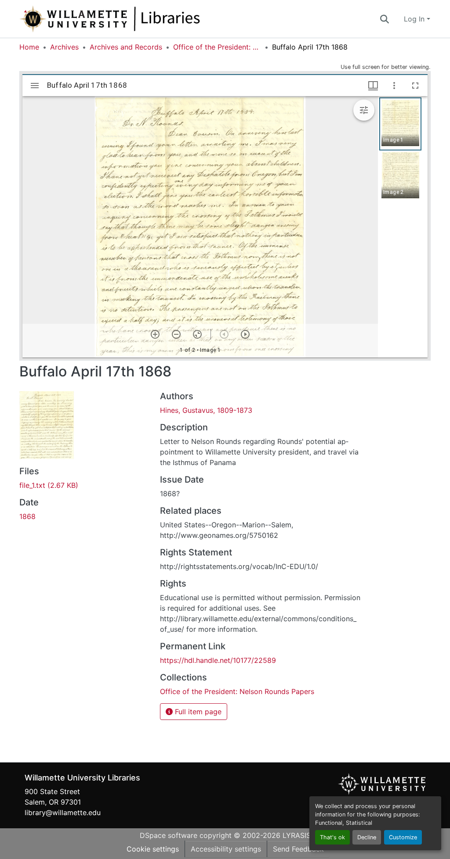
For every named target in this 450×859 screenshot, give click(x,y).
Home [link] (29, 47)
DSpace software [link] (168, 835)
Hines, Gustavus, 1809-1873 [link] (206, 410)
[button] (138, 19)
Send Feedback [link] (298, 849)
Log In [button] (415, 18)
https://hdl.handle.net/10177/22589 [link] (218, 660)
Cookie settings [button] (153, 849)
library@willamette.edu (63, 812)
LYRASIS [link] (297, 835)
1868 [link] (27, 516)
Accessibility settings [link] (226, 849)
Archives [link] (64, 47)
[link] (84, 485)
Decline (366, 837)
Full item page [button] (197, 711)
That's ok (332, 837)
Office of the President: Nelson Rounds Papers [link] (217, 47)
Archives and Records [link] (126, 47)
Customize (403, 837)
